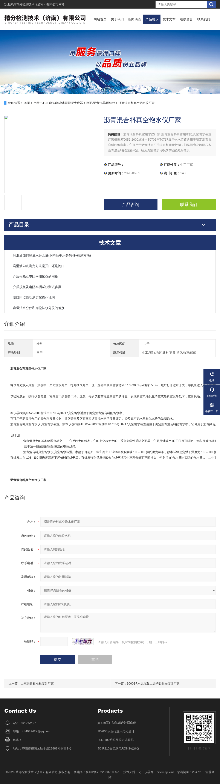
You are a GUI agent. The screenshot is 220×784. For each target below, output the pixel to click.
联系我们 (203, 19)
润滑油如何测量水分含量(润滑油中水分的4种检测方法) (52, 255)
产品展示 (151, 19)
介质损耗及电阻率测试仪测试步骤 (37, 287)
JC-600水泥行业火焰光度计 (116, 731)
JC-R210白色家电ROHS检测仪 (118, 748)
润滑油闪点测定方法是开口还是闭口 (38, 266)
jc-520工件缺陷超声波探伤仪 (117, 722)
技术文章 (169, 19)
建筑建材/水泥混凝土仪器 (66, 103)
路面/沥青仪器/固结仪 (100, 103)
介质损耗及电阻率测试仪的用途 (35, 276)
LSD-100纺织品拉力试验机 (116, 740)
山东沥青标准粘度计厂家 (37, 683)
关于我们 (117, 19)
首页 (27, 103)
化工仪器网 (145, 772)
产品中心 (40, 103)
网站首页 (100, 19)
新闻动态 (134, 19)
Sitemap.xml (165, 772)
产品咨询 (130, 204)
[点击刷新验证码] (82, 641)
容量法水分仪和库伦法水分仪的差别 (38, 308)
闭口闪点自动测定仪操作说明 (34, 297)
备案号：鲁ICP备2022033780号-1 (97, 772)
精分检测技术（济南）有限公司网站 (40, 4)
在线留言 (186, 19)
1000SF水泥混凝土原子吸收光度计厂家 (153, 683)
